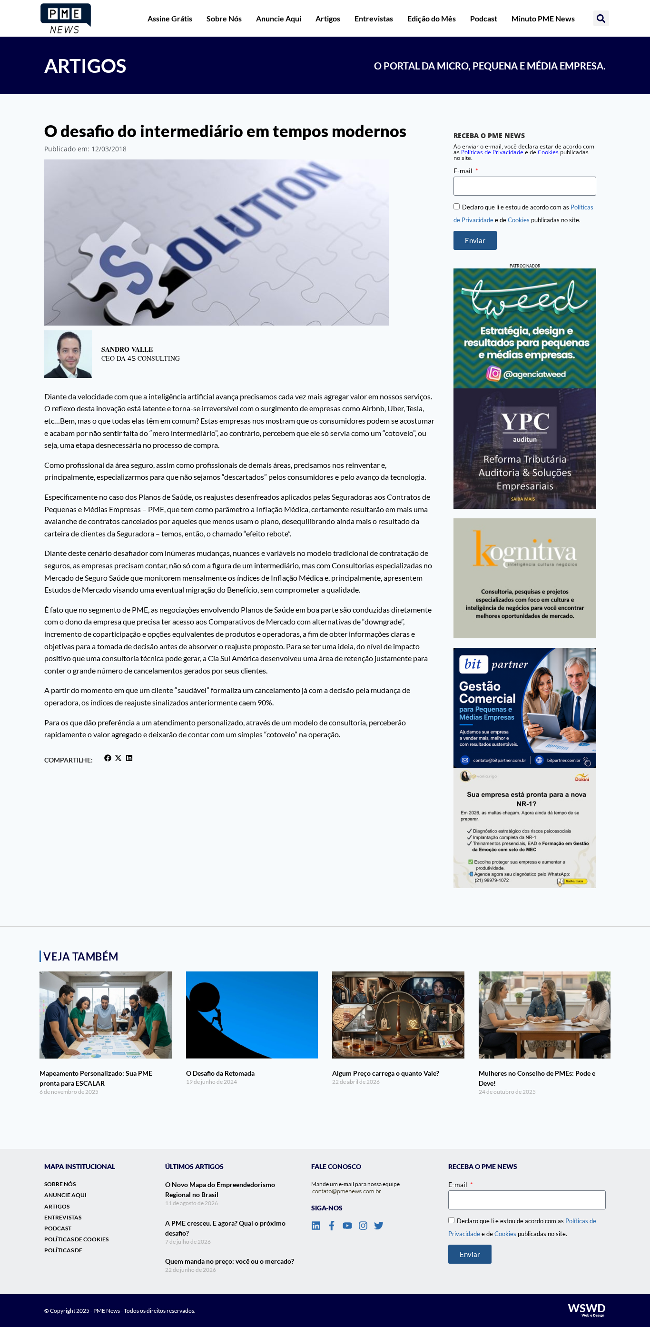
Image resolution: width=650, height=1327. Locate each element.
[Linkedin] (316, 1225)
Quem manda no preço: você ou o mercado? (229, 1261)
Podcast (483, 18)
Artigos (327, 18)
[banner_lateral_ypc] (524, 448)
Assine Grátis (170, 18)
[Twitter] (379, 1225)
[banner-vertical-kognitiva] (524, 578)
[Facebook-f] (331, 1225)
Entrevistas (374, 18)
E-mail (463, 171)
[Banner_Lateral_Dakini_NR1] (524, 828)
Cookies (548, 152)
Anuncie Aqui (278, 18)
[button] (601, 18)
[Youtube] (347, 1225)
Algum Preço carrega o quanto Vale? (385, 1073)
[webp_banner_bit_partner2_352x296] (524, 708)
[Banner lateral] (524, 328)
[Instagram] (363, 1225)
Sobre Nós (224, 18)
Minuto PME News (543, 18)
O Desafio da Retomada (220, 1073)
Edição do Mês (431, 18)
